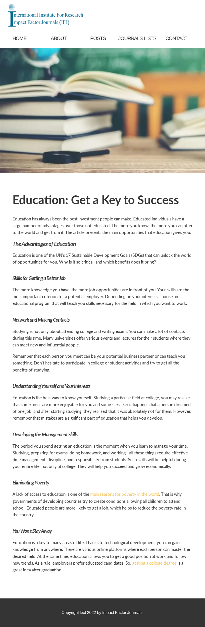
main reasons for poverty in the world (124, 494)
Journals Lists (137, 38)
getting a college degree (154, 563)
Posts (98, 38)
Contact (176, 38)
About (58, 38)
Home (19, 38)
